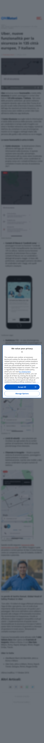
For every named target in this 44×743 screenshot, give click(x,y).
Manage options (22, 393)
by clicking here (25, 372)
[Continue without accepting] (22, 352)
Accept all (22, 387)
